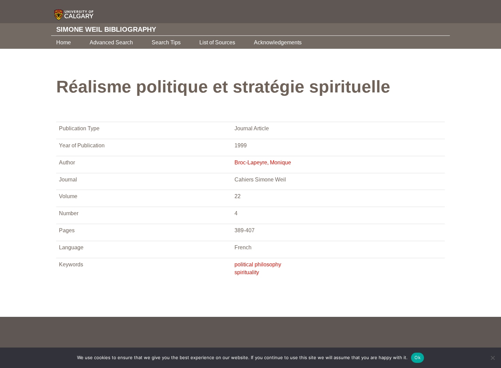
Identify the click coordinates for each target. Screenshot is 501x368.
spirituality (246, 272)
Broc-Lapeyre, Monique (262, 162)
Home (63, 42)
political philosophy (257, 264)
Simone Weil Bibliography (106, 29)
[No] (492, 357)
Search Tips (166, 42)
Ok (417, 357)
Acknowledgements (278, 42)
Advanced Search (111, 42)
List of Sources (217, 42)
